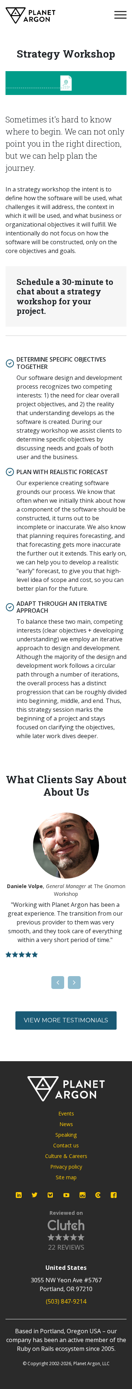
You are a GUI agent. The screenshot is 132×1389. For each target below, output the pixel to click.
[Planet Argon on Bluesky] (51, 1195)
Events (66, 1113)
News (66, 1124)
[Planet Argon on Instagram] (82, 1195)
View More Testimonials (66, 1020)
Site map (66, 1177)
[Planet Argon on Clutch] (97, 1195)
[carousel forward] (74, 982)
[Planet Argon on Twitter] (34, 1195)
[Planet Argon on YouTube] (66, 1195)
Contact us (66, 1145)
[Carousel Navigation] (66, 982)
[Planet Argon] (30, 15)
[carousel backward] (57, 982)
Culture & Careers (66, 1155)
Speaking (66, 1134)
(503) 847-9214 (66, 1301)
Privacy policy (66, 1166)
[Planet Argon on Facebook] (114, 1195)
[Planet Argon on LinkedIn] (19, 1195)
